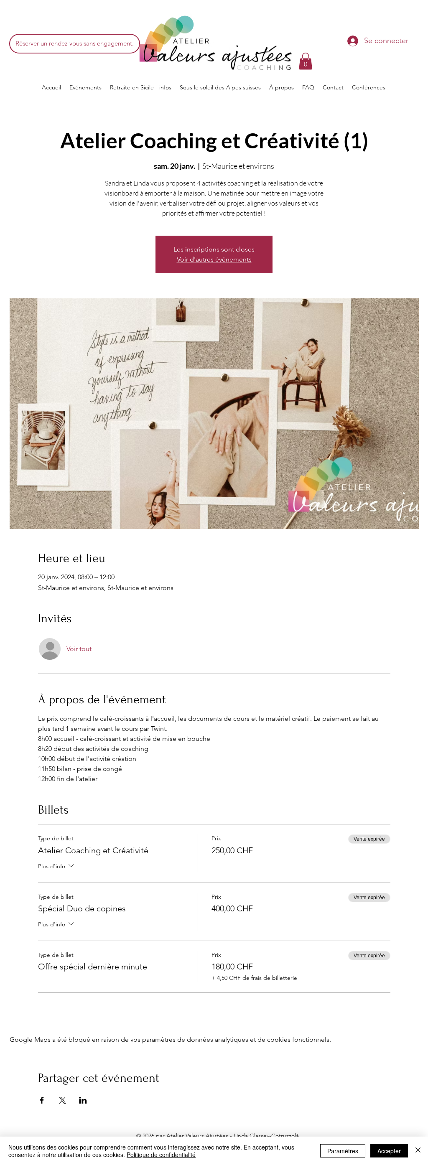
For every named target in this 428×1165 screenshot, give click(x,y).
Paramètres (342, 1151)
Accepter (389, 1151)
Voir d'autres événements (214, 259)
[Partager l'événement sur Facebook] (42, 1100)
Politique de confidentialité (161, 1154)
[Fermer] (418, 1150)
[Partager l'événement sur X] (62, 1100)
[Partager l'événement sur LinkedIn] (83, 1100)
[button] (305, 61)
